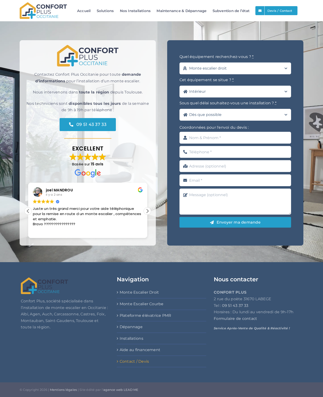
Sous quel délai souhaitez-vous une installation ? (227, 103)
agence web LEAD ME (120, 390)
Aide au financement (140, 350)
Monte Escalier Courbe (142, 304)
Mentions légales (63, 390)
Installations (131, 338)
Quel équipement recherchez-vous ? (216, 56)
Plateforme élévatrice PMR (145, 315)
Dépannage (131, 327)
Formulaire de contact (235, 318)
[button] (147, 211)
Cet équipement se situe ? (206, 80)
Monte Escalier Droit (139, 292)
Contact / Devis (134, 361)
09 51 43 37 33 (235, 305)
